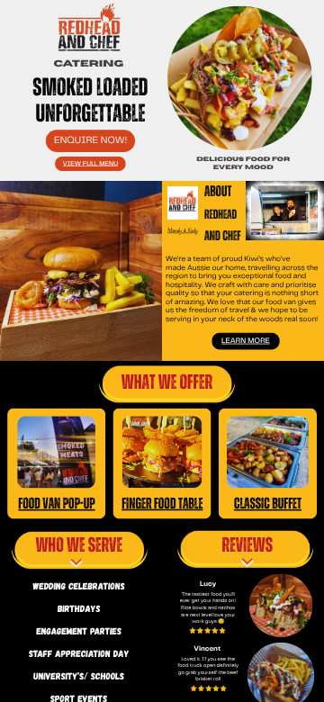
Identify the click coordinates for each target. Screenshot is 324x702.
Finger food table (162, 503)
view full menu (90, 164)
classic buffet (268, 503)
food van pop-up (56, 503)
